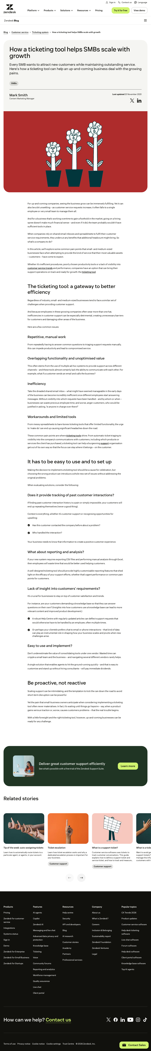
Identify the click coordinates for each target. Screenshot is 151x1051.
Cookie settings (53, 1043)
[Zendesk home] (11, 9)
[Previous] (69, 878)
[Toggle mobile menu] (145, 20)
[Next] (81, 878)
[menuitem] (140, 2)
